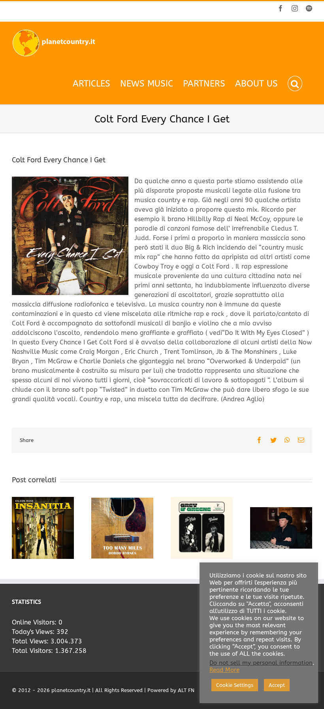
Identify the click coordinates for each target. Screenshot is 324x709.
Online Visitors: (35, 622)
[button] (295, 83)
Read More (224, 670)
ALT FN (186, 690)
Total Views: (31, 641)
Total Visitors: (33, 650)
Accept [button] (277, 685)
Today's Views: (34, 632)
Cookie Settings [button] (234, 685)
